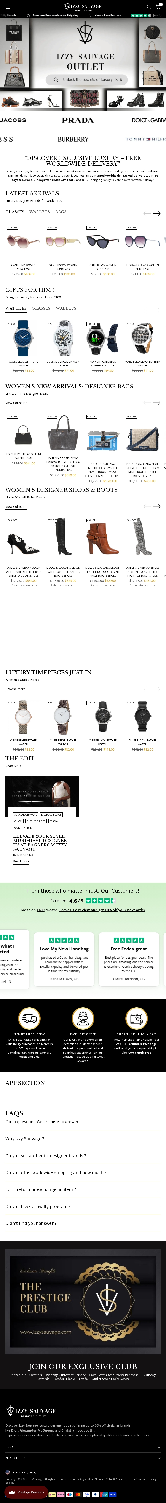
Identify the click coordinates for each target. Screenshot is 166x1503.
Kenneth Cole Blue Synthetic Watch (103, 363)
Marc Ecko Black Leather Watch (142, 363)
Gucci (18, 821)
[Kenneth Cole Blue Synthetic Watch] (103, 338)
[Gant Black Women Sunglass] (103, 242)
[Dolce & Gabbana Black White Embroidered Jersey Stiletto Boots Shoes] (23, 539)
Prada (53, 821)
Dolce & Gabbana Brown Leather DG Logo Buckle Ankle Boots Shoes (102, 572)
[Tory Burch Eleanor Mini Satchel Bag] (23, 431)
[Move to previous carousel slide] (147, 213)
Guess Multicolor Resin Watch (63, 363)
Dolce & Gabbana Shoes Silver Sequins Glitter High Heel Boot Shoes (142, 572)
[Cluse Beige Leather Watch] (23, 717)
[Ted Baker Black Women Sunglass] (142, 242)
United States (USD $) (23, 1472)
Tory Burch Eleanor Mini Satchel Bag (23, 456)
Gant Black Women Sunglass (102, 267)
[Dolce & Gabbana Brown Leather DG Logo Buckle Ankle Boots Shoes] (103, 539)
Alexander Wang (25, 814)
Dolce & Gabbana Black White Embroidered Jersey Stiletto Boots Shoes (23, 572)
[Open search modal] (149, 6)
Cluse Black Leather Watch (103, 742)
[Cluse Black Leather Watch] (103, 717)
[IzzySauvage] (83, 6)
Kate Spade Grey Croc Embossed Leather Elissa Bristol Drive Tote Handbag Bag (63, 464)
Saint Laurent (24, 827)
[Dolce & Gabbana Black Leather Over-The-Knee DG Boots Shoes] (63, 539)
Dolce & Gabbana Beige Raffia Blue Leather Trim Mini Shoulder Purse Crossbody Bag (142, 470)
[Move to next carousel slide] (157, 213)
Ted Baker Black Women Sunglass (142, 267)
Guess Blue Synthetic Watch (23, 363)
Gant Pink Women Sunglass (23, 267)
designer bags (51, 814)
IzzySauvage (36, 1479)
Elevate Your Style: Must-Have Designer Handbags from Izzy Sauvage (40, 843)
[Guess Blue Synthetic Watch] (23, 338)
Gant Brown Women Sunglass (63, 267)
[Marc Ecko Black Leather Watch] (142, 338)
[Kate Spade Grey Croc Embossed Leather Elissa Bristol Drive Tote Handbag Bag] (63, 433)
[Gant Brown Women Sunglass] (63, 242)
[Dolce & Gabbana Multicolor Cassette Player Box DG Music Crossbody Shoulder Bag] (103, 436)
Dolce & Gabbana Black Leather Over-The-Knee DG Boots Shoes (63, 572)
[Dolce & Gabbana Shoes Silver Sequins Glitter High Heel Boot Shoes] (142, 539)
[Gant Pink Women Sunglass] (23, 242)
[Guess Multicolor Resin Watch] (63, 338)
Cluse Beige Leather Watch (23, 742)
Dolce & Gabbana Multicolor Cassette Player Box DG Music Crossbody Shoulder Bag (103, 470)
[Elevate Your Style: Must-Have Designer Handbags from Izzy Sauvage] (42, 796)
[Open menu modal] (7, 6)
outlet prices (36, 821)
